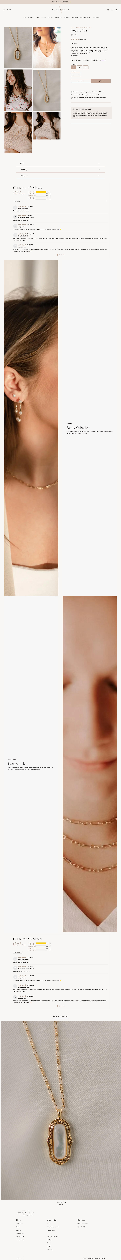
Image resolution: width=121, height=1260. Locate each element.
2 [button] (59, 255)
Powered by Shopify (99, 1258)
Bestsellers (19, 1224)
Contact (49, 1240)
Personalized (20, 1236)
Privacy (49, 1246)
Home (72, 27)
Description (74, 43)
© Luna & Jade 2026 (88, 1258)
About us (23, 175)
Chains (18, 1227)
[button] (75, 39)
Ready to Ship (20, 1240)
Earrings (18, 1230)
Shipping (23, 169)
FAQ (21, 163)
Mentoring (50, 1249)
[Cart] (116, 10)
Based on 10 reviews (19, 194)
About (48, 1224)
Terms (48, 1243)
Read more (74, 55)
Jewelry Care (51, 1230)
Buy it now (101, 81)
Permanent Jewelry (52, 1227)
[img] (22, 206)
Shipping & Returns (52, 1236)
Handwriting (19, 1233)
